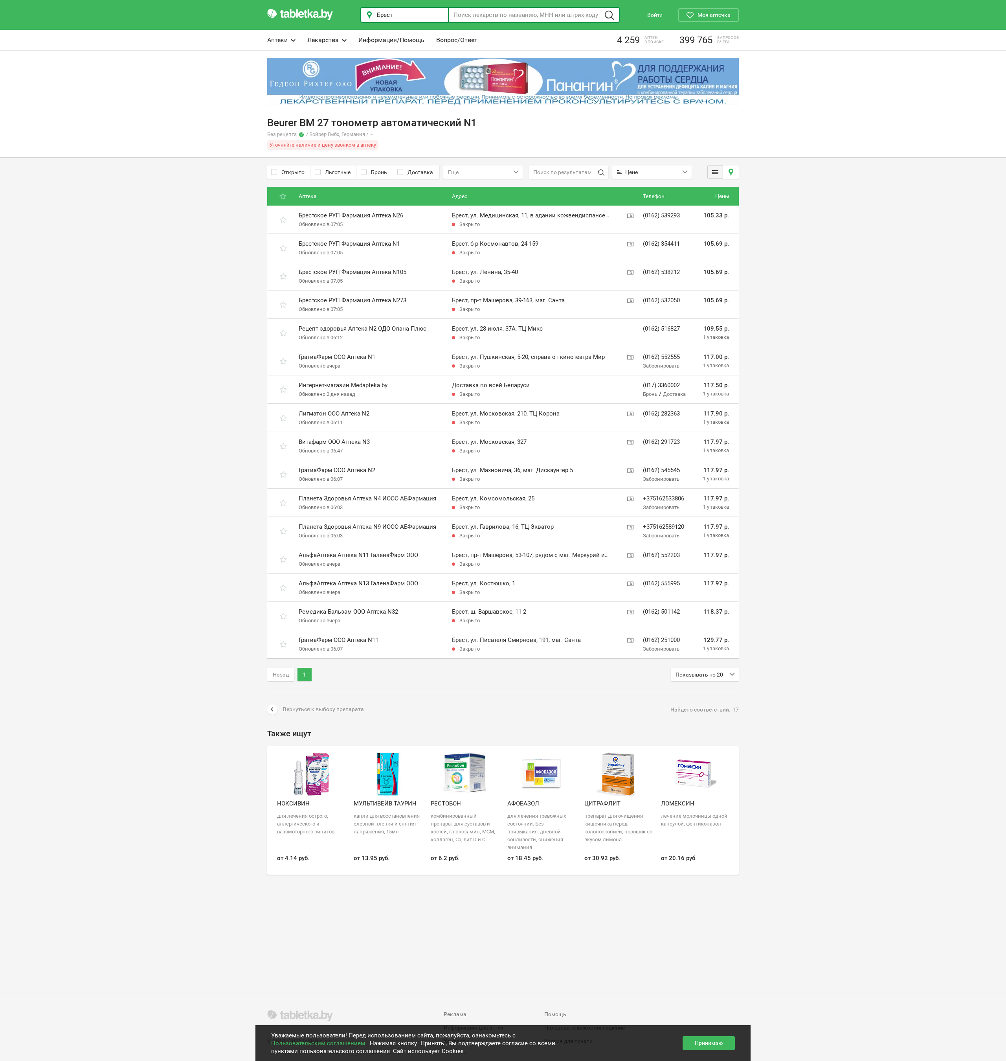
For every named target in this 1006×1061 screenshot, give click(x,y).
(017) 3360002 (661, 385)
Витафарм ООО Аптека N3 (334, 441)
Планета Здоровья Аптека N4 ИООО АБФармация (367, 498)
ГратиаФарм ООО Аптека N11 (338, 640)
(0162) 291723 (661, 441)
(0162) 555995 (661, 583)
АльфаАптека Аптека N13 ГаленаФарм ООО (358, 583)
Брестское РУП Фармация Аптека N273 (352, 300)
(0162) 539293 (661, 215)
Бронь (379, 172)
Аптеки (277, 40)
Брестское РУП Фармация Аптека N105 (352, 272)
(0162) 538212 (661, 272)
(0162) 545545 (661, 470)
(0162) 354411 (661, 243)
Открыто (293, 172)
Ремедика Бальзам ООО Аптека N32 (348, 611)
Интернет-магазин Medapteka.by (343, 385)
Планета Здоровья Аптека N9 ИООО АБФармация (367, 526)
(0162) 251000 (661, 640)
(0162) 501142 (661, 611)
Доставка (420, 172)
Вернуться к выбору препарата (323, 709)
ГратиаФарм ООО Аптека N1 (337, 356)
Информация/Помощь (391, 40)
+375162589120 (663, 526)
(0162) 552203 (661, 555)
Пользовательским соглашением (319, 1043)
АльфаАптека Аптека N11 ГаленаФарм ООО (358, 555)
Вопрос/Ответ (456, 40)
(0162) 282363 (661, 413)
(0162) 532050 (661, 300)
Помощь (555, 1014)
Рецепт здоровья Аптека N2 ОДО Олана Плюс (362, 328)
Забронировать (661, 366)
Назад (281, 674)
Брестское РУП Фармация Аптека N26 (351, 215)
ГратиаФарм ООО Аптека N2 (337, 470)
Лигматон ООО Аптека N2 (334, 413)
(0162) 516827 (661, 328)
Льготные (338, 172)
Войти (655, 15)
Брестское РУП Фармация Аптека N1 (349, 243)
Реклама (455, 1014)
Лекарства (323, 40)
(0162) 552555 (661, 356)
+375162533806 (663, 498)
